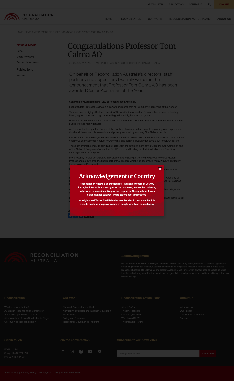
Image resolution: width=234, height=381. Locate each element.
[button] (160, 169)
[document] (117, 190)
